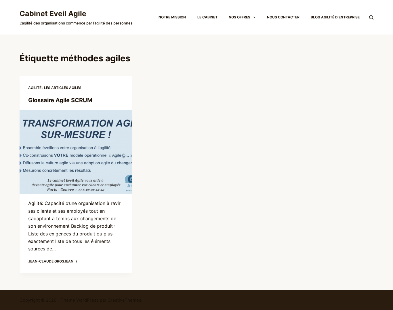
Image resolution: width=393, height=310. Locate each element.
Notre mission (172, 17)
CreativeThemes (124, 300)
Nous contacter (283, 17)
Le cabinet (207, 17)
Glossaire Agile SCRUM (60, 100)
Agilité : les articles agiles (54, 87)
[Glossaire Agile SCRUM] (76, 152)
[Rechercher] (371, 17)
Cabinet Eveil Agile (53, 13)
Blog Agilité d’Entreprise (335, 17)
